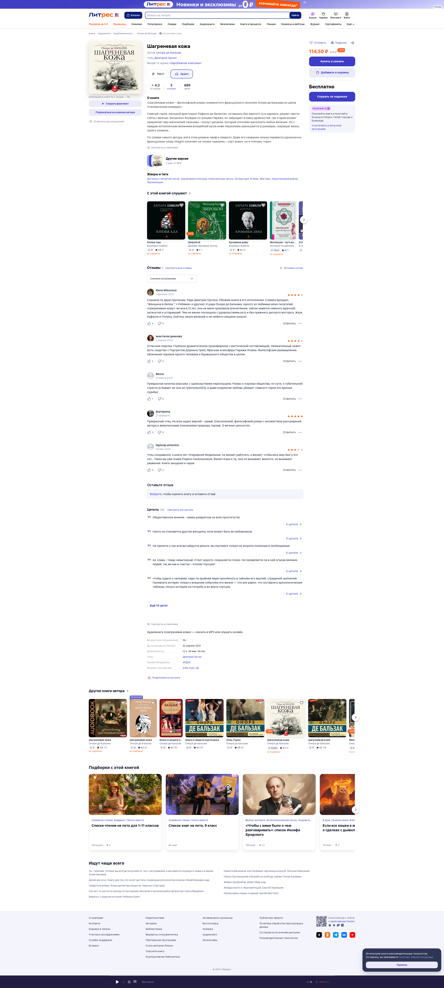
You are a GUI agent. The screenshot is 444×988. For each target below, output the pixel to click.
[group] (225, 292)
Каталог (135, 15)
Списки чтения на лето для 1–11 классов (125, 825)
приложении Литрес (343, 921)
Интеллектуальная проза (281, 820)
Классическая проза (220, 178)
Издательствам (155, 917)
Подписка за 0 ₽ (98, 24)
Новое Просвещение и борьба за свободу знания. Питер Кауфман (263, 876)
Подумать (304, 820)
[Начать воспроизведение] (117, 982)
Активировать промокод (217, 917)
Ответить (289, 323)
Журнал (314, 24)
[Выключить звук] (316, 982)
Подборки (188, 24)
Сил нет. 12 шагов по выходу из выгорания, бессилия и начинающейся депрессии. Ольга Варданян (146, 891)
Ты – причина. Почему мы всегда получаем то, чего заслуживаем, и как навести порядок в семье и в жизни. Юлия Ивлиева (151, 872)
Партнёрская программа (161, 940)
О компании (96, 917)
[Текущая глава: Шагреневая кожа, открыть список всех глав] (135, 981)
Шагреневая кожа (100, 740)
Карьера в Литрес (99, 929)
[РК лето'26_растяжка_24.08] (222, 4)
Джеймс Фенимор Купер (202, 245)
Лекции (271, 24)
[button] (155, 86)
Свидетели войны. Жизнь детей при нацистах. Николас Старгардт (127, 885)
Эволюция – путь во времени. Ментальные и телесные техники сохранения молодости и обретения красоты (283, 242)
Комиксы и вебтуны (293, 24)
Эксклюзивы (227, 24)
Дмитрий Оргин (192, 656)
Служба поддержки (100, 940)
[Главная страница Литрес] (104, 15)
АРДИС (187, 662)
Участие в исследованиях (104, 934)
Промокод (119, 24)
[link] (220, 290)
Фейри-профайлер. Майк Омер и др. (245, 882)
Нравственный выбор (285, 178)
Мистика (265, 178)
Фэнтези (354, 820)
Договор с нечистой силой (163, 178)
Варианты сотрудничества (162, 934)
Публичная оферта (271, 917)
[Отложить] (181, 205)
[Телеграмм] (336, 935)
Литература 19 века (246, 178)
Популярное (154, 24)
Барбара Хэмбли (157, 245)
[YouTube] (352, 935)
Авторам (151, 923)
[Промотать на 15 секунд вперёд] (129, 982)
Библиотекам (154, 929)
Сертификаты (333, 24)
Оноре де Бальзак (99, 743)
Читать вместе (135, 820)
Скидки (172, 24)
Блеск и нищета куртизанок (171, 740)
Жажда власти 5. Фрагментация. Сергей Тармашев (253, 887)
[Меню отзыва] (300, 323)
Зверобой (194, 242)
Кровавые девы (238, 242)
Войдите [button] (155, 494)
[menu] (172, 278)
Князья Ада (154, 242)
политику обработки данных (416, 957)
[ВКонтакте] (344, 935)
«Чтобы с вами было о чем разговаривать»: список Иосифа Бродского (273, 830)
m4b (185, 667)
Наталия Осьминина (282, 245)
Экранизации (155, 182)
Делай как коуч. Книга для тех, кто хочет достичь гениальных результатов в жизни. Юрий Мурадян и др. (149, 880)
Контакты (94, 923)
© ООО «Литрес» (222, 969)
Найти (295, 15)
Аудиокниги (207, 24)
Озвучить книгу (155, 951)
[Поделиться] (353, 42)
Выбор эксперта (255, 820)
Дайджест (119, 820)
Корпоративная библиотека (163, 956)
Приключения (339, 820)
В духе (326, 820)
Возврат (94, 945)
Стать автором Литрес (159, 945)
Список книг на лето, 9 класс (193, 825)
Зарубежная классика (194, 178)
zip (197, 667)
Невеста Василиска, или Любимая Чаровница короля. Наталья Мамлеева (267, 871)
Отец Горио (233, 740)
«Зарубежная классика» (185, 63)
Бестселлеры (211, 923)
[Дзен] (319, 935)
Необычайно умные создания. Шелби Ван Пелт (251, 893)
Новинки (136, 24)
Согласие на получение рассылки (279, 932)
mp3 (191, 667)
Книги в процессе (250, 24)
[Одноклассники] (327, 935)
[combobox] (217, 15)
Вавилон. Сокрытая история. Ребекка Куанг (114, 896)
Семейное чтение (102, 820)
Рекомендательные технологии (278, 938)
